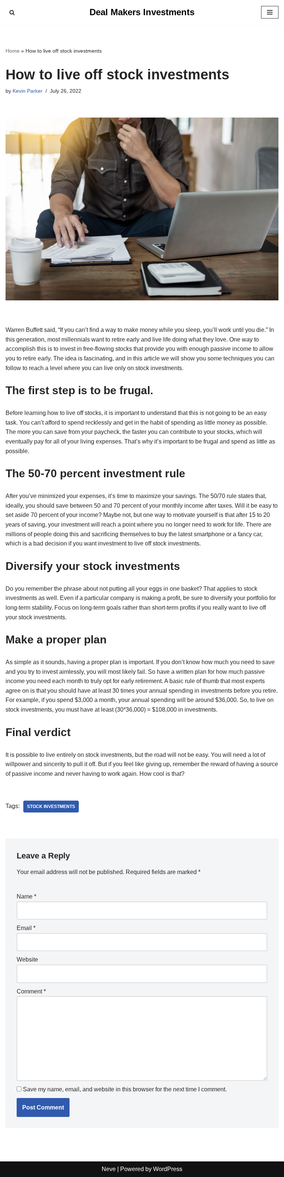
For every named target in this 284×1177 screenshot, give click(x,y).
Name (26, 896)
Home (13, 51)
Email (26, 928)
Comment (31, 991)
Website (27, 959)
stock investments (51, 806)
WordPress (167, 1169)
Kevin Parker (28, 91)
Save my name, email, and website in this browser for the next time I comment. (125, 1089)
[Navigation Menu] (269, 12)
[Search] (12, 12)
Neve (109, 1169)
